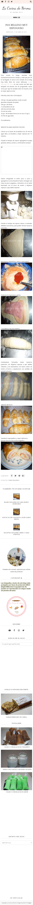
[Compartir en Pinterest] (19, 475)
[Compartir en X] (15, 475)
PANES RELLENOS (14, 480)
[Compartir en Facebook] (11, 475)
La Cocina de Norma (16, 8)
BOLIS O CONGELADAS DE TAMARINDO (17, 747)
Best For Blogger (27, 902)
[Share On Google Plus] (23, 475)
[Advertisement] (16, 667)
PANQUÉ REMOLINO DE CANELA (16, 717)
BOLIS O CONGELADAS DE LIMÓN (17, 792)
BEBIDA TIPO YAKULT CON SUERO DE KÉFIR (17, 769)
